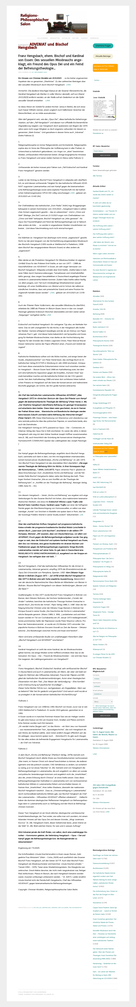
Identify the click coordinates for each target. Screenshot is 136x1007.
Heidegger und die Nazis (102, 439)
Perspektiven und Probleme (103, 549)
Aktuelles (66, 38)
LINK (47, 100)
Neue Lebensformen (100, 531)
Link (81, 515)
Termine (96, 594)
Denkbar (96, 367)
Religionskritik (75, 907)
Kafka (95, 465)
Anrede (95, 698)
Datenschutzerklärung (101, 863)
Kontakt (84, 38)
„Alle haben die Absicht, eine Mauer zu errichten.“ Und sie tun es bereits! (104, 245)
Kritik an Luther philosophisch (103, 497)
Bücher (76, 38)
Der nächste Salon (99, 385)
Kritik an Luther (98, 492)
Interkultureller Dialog (101, 444)
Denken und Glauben (60, 907)
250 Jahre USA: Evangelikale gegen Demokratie (104, 786)
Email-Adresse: (98, 690)
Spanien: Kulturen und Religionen (105, 586)
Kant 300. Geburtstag (101, 482)
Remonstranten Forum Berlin (103, 581)
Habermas (96, 434)
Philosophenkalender (100, 554)
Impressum (94, 38)
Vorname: (96, 675)
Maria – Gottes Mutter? (101, 526)
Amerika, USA (98, 309)
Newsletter (55, 38)
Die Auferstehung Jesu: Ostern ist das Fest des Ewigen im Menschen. (105, 894)
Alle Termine (97, 176)
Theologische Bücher (100, 346)
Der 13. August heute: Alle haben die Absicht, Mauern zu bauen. (105, 734)
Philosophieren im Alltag (101, 567)
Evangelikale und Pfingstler (103, 408)
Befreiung (46, 907)
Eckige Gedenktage (100, 403)
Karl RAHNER (98, 487)
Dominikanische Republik (102, 390)
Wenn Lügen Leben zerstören (104, 254)
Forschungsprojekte (100, 413)
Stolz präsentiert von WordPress (32, 992)
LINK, (52, 292)
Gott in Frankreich (99, 429)
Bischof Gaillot (98, 332)
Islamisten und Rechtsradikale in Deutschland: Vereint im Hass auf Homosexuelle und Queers (105, 262)
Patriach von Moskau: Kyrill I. (103, 544)
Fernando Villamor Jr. (44, 994)
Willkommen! (42, 38)
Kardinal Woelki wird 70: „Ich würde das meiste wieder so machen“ (103, 194)
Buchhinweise (98, 337)
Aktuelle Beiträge (103, 56)
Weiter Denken (98, 645)
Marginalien (97, 521)
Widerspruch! (97, 649)
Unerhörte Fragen (103, 46)
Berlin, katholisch (99, 327)
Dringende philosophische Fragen (105, 395)
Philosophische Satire (100, 571)
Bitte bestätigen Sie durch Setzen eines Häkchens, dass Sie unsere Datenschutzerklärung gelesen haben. (104, 708)
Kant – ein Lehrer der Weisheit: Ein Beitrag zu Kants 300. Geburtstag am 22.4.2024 (104, 975)
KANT (95, 478)
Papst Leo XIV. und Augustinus (104, 536)
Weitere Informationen (101, 748)
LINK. (68, 85)
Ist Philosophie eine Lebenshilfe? (105, 456)
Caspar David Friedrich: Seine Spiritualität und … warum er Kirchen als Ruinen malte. (105, 911)
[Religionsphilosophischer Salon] (52, 33)
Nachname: (97, 683)
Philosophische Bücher (101, 341)
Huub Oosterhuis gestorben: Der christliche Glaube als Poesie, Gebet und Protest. (105, 922)
